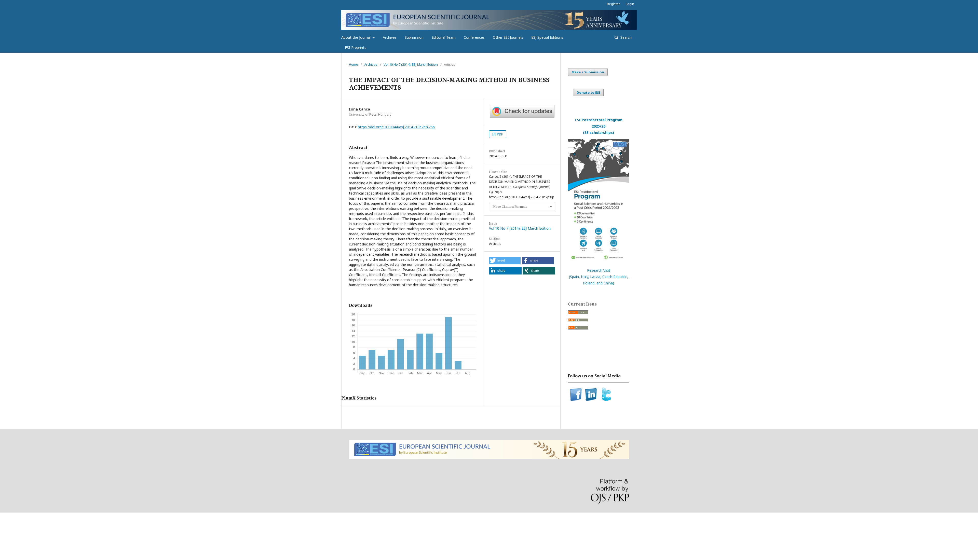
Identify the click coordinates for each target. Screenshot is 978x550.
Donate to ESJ (588, 92)
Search (625, 37)
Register (613, 4)
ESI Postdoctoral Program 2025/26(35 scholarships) (598, 126)
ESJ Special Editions (547, 37)
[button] (505, 260)
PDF (499, 134)
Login (630, 4)
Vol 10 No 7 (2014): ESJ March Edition (411, 64)
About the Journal (356, 37)
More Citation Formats (510, 206)
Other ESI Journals (508, 37)
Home (353, 64)
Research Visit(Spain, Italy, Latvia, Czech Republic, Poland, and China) (598, 276)
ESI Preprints (355, 47)
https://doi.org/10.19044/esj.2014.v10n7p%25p (396, 127)
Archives (390, 37)
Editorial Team (444, 37)
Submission (414, 37)
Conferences (474, 37)
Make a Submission (588, 72)
